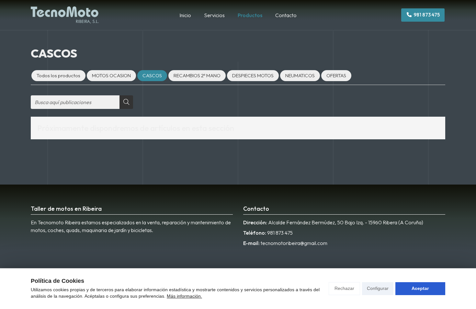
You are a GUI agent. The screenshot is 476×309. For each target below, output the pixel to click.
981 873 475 (280, 232)
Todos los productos (58, 75)
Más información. (184, 296)
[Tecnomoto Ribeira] (65, 15)
